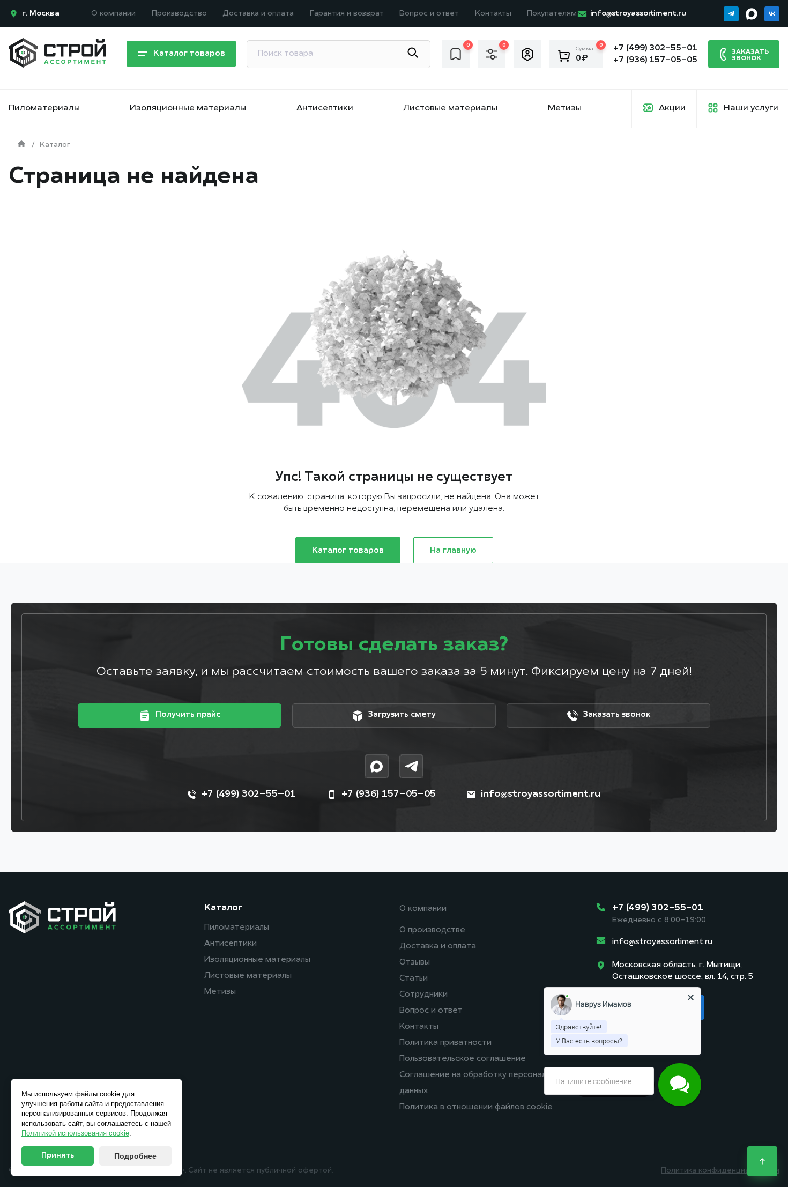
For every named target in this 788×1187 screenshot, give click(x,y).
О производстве (432, 930)
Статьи (413, 979)
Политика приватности (445, 1043)
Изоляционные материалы (188, 108)
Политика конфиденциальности (720, 1171)
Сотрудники (423, 995)
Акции (672, 108)
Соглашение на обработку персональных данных (481, 1083)
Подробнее (135, 1156)
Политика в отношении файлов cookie (476, 1107)
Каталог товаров (348, 551)
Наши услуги (751, 108)
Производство (179, 14)
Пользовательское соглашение (462, 1059)
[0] (455, 54)
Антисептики (324, 108)
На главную (453, 551)
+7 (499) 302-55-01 (657, 907)
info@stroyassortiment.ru (662, 942)
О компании (113, 14)
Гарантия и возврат (347, 14)
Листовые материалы (450, 108)
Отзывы (414, 963)
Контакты (493, 14)
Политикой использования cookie (75, 1133)
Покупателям (552, 14)
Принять (57, 1156)
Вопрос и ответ (429, 14)
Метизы (565, 108)
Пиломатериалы (44, 108)
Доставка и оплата (258, 14)
